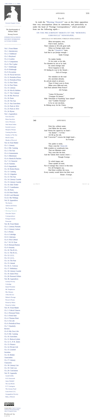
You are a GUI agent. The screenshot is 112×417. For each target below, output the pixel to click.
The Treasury (9, 208)
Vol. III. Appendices (11, 279)
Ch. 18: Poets (9, 190)
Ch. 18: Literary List (11, 365)
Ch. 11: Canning (10, 171)
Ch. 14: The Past (10, 261)
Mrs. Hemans (9, 292)
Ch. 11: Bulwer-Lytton (12, 339)
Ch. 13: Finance (9, 344)
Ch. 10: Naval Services (12, 75)
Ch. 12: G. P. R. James (12, 342)
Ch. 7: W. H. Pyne (10, 242)
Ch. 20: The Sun (10, 101)
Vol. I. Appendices (10, 114)
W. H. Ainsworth (10, 378)
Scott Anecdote (9, 116)
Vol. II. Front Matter (11, 143)
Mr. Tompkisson (10, 289)
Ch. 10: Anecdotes (10, 336)
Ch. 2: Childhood (10, 54)
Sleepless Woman (10, 129)
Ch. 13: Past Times (10, 82)
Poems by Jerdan (10, 305)
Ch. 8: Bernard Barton (12, 245)
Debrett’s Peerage (10, 297)
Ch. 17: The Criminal (11, 93)
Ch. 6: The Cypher (10, 64)
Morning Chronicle (55, 22)
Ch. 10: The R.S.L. (11, 250)
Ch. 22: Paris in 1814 (11, 106)
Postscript (8, 221)
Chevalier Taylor (10, 213)
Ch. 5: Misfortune (10, 156)
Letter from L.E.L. (10, 391)
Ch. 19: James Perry (11, 274)
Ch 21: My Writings (11, 198)
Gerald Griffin (9, 376)
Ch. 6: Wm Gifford (11, 240)
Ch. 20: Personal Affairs (12, 276)
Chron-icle (63, 146)
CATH (7, 416)
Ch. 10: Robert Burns (11, 169)
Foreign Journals (10, 219)
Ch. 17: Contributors (11, 187)
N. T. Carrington (10, 386)
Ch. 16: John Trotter (11, 185)
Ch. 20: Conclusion (11, 371)
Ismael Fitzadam (10, 287)
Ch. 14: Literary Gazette (12, 179)
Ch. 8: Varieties (9, 164)
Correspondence (10, 216)
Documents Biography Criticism (12, 23)
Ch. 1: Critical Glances (12, 310)
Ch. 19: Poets (9, 98)
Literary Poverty (10, 281)
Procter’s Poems (10, 300)
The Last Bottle (10, 383)
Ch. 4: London (9, 59)
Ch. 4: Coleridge (10, 234)
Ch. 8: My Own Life (11, 331)
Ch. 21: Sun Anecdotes (12, 103)
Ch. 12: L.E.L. (9, 255)
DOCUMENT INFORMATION (12, 39)
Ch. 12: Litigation (10, 174)
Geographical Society (11, 394)
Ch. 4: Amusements (11, 153)
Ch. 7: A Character (10, 161)
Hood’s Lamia (9, 137)
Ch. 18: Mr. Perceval (11, 96)
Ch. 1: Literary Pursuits (12, 226)
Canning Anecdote (11, 132)
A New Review (9, 294)
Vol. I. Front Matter (11, 48)
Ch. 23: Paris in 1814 (11, 109)
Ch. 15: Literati (9, 263)
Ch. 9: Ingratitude (10, 166)
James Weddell (9, 381)
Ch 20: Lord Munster (11, 195)
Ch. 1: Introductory (11, 51)
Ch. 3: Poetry (9, 232)
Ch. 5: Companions (11, 62)
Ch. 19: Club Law (10, 368)
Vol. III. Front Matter (11, 224)
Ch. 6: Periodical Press (12, 323)
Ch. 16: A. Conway (11, 266)
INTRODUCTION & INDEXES (12, 37)
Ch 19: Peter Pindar (11, 192)
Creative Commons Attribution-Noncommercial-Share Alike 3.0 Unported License (12, 410)
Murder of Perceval (11, 140)
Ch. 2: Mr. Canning (11, 148)
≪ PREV (36, 184)
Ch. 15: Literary (9, 88)
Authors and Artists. (11, 205)
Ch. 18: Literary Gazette (12, 271)
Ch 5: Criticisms (10, 237)
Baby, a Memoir (10, 397)
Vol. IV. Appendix (10, 373)
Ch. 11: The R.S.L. (11, 253)
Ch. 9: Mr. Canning (11, 334)
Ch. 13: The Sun (10, 177)
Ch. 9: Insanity (9, 247)
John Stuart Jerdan (10, 124)
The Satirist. (9, 203)
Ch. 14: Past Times (10, 85)
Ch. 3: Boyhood (10, 56)
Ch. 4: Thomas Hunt (11, 318)
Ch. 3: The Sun (9, 151)
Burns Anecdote (10, 119)
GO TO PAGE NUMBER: (10, 41)
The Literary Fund (10, 389)
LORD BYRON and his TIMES (12, 3)
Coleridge (8, 284)
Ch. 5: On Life (9, 321)
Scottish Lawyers (10, 127)
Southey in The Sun (11, 135)
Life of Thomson (10, 122)
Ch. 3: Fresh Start (10, 316)
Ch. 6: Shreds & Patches (12, 158)
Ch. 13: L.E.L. (9, 258)
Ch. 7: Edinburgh (10, 67)
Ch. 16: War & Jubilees (12, 90)
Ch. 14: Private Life (11, 347)
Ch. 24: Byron (9, 111)
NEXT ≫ (85, 184)
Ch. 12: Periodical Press (12, 80)
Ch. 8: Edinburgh (10, 69)
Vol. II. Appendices (11, 200)
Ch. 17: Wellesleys (10, 268)
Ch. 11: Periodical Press (12, 77)
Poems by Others (10, 302)
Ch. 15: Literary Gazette (12, 182)
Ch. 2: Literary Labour (12, 229)
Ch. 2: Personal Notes (11, 313)
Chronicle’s (59, 50)
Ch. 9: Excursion (10, 72)
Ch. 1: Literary (9, 145)
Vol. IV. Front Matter (11, 308)
